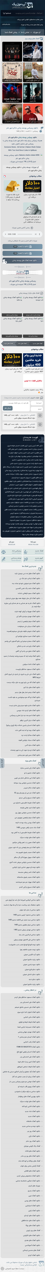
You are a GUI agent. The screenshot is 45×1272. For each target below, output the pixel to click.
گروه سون (20, 499)
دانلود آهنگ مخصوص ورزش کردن (28, 1176)
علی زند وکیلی (8, 488)
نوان (23, 531)
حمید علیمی (28, 467)
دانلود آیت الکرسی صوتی (32, 954)
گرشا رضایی (28, 499)
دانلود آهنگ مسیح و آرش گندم (29, 887)
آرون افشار (24, 446)
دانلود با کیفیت (21, 246)
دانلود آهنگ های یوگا (33, 1225)
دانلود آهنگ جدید (34, 1116)
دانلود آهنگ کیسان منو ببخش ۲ (29, 1037)
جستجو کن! (7, 13)
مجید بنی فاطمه (30, 502)
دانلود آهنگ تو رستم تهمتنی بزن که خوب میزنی (24, 847)
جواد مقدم (38, 460)
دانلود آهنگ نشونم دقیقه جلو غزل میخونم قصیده (23, 631)
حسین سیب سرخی (24, 463)
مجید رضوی (10, 502)
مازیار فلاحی (12, 499)
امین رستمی (22, 453)
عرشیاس (11, 485)
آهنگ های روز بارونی (33, 1230)
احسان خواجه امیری (13, 446)
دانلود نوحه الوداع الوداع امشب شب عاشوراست (24, 945)
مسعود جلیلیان (15, 517)
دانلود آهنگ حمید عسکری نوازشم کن (28, 636)
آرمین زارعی (32, 446)
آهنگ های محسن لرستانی (31, 1250)
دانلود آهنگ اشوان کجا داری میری (28, 1012)
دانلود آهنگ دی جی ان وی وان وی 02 (27, 793)
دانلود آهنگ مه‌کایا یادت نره (30, 735)
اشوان (20, 449)
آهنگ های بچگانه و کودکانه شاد (29, 1161)
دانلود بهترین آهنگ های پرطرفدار (29, 1096)
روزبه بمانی (8, 470)
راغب (13, 467)
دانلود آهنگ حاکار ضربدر (32, 788)
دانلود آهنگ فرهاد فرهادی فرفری (29, 1022)
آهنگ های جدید (37, 344)
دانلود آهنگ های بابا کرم (32, 687)
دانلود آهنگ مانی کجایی (32, 1017)
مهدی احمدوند (14, 520)
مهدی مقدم (19, 524)
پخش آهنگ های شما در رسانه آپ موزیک (32, 25)
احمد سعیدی (28, 449)
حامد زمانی (30, 460)
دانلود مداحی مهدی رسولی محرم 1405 (27, 930)
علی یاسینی (19, 492)
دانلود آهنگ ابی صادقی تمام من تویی (27, 778)
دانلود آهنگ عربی (34, 1196)
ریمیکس (29, 137)
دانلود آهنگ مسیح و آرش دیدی (29, 798)
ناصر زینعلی (29, 531)
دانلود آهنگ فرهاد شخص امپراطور (28, 1067)
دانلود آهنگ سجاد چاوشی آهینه (29, 740)
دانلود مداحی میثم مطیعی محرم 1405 (27, 925)
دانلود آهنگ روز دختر (33, 1141)
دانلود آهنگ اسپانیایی (32, 1206)
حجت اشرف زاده (37, 463)
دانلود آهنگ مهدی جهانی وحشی (29, 1032)
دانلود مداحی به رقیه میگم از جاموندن (27, 1091)
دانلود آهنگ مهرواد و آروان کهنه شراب (27, 611)
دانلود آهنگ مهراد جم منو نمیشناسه (28, 882)
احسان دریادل (37, 449)
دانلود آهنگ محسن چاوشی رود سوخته (27, 783)
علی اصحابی (17, 488)
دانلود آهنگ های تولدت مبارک (30, 837)
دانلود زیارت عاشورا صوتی (31, 959)
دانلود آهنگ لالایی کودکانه (31, 1106)
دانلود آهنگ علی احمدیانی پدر (30, 1002)
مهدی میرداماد (10, 524)
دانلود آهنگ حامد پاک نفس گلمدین (28, 588)
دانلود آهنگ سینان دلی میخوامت (29, 626)
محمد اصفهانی (28, 510)
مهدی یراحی (38, 527)
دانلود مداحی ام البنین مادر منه (29, 935)
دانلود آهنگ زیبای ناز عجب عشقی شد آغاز (26, 1077)
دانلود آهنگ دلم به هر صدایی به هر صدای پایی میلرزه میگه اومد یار (22, 605)
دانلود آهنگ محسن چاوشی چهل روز (27, 813)
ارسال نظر (7, 408)
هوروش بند (5, 531)
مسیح (29, 520)
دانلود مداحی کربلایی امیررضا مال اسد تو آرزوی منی (23, 900)
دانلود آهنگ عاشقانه (33, 1121)
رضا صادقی (24, 470)
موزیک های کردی (34, 1186)
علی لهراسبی (27, 492)
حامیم (14, 460)
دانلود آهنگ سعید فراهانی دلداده (29, 593)
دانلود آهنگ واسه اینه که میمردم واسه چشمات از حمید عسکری (22, 658)
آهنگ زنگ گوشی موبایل (32, 1146)
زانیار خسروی (38, 474)
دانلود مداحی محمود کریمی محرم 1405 (26, 915)
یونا (23, 534)
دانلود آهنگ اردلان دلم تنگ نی (29, 578)
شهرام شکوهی (37, 485)
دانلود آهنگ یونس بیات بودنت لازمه (27, 822)
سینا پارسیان (15, 478)
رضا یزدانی (16, 470)
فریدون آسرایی (37, 499)
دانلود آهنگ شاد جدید (32, 1111)
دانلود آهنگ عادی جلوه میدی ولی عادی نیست (24, 705)
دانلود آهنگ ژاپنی (34, 1210)
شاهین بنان (17, 481)
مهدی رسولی (29, 524)
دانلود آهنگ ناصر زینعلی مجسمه (29, 872)
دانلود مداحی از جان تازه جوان (30, 910)
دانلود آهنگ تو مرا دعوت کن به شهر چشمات (25, 750)
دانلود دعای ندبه (34, 979)
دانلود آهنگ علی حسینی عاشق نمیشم (27, 1007)
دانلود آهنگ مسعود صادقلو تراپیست (28, 669)
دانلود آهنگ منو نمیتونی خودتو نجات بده (26, 583)
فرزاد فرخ (18, 495)
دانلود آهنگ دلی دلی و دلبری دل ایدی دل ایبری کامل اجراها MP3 (22, 676)
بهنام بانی (18, 456)
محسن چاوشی (24, 506)
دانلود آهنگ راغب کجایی (32, 1042)
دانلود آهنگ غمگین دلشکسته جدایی (28, 1181)
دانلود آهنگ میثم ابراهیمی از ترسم (29, 621)
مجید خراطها (19, 502)
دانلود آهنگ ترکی (34, 1136)
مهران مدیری (22, 527)
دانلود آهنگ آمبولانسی (32, 1245)
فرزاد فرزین (10, 495)
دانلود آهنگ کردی (34, 1255)
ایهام (15, 453)
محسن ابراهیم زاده (36, 506)
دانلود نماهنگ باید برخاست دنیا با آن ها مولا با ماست (22, 905)
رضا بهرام (39, 470)
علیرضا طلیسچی (37, 495)
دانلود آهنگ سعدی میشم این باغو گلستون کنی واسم (22, 641)
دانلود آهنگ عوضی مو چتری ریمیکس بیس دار (24, 1081)
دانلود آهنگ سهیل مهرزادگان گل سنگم (27, 857)
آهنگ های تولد (8, 344)
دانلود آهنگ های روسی (32, 1201)
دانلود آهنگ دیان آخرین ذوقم (30, 720)
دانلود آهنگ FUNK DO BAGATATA (28, 1047)
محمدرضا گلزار (24, 513)
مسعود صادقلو (37, 520)
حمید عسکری (37, 467)
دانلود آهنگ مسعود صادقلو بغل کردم (27, 997)
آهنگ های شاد (22, 344)
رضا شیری (32, 470)
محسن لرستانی (13, 506)
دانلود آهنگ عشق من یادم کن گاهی (28, 651)
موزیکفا (33, 543)
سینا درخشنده (37, 481)
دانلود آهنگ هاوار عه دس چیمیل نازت (27, 573)
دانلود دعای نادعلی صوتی (31, 974)
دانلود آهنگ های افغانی (32, 1171)
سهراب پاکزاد (19, 474)
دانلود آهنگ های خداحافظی (30, 1220)
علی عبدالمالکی (37, 492)
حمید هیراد (19, 467)
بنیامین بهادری (26, 456)
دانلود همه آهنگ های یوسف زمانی (24, 260)
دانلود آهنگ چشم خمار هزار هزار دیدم (27, 692)
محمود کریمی (14, 513)
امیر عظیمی (38, 453)
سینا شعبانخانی (27, 481)
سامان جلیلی (28, 474)
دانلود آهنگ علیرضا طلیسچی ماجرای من (26, 803)
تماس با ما (25, 32)
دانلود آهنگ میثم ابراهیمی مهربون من (27, 818)
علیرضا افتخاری (9, 492)
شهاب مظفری (8, 481)
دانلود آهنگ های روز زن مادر (30, 1156)
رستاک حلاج (6, 467)
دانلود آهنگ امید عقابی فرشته (30, 808)
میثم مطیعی (13, 527)
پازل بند (11, 456)
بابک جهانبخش (37, 456)
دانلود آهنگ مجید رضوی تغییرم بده (28, 852)
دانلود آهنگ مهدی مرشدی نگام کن (28, 616)
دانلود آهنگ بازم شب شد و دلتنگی (28, 646)
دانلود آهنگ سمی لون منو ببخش (29, 755)
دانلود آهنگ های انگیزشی (31, 1235)
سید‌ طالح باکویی (36, 478)
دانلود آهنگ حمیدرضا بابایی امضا (28, 1027)
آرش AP (39, 446)
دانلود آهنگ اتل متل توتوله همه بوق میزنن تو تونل (23, 598)
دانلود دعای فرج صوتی (32, 969)
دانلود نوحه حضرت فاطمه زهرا (30, 949)
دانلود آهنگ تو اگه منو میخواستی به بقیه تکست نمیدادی (24, 699)
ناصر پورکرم (38, 531)
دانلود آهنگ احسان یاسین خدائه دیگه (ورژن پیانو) (23, 725)
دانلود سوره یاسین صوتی (31, 964)
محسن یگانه (38, 510)
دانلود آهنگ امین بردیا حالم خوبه (29, 1062)
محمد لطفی (8, 510)
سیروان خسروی (25, 478)
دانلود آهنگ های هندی (32, 1240)
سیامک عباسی (10, 474)
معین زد (23, 520)
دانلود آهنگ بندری (34, 1191)
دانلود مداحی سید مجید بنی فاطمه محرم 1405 (24, 920)
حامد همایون (21, 460)
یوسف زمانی (22, 137)
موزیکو (11, 543)
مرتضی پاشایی (37, 517)
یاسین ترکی (38, 534)
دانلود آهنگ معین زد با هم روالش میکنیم (26, 842)
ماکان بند (39, 502)
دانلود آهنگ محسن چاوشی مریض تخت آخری (24, 862)
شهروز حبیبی (19, 485)
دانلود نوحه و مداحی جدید (31, 1126)
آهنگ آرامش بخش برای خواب (30, 1166)
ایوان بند (10, 453)
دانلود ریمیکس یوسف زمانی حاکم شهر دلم (22, 128)
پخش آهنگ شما (11, 32)
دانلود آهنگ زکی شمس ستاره (30, 768)
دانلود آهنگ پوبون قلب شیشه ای (29, 1086)
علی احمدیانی (26, 488)
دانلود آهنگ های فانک (32, 1151)
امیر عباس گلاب (12, 449)
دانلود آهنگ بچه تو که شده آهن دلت (27, 730)
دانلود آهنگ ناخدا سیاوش (31, 664)
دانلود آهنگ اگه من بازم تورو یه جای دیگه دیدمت (23, 682)
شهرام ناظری (28, 485)
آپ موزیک (22, 5)
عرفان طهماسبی (37, 488)
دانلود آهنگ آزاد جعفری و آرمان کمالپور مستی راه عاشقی (21, 1072)
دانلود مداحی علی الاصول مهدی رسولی (27, 940)
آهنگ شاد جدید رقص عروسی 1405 (28, 827)
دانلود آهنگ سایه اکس (32, 745)
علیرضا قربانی (26, 495)
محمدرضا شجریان (36, 513)
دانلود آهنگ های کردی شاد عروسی (28, 710)
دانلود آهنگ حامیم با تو (32, 773)
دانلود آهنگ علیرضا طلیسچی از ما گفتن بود (25, 832)
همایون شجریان (16, 531)
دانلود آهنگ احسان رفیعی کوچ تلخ (28, 1052)
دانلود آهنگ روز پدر (33, 1131)
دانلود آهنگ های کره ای (32, 1215)
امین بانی (30, 453)
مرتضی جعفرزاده (26, 517)
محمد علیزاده (17, 510)
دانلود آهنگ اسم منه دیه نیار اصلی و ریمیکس (25, 715)
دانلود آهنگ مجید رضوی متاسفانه (28, 877)
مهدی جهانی (38, 524)
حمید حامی (13, 463)
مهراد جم (30, 527)
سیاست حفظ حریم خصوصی (14, 1269)
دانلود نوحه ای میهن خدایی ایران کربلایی (26, 867)
